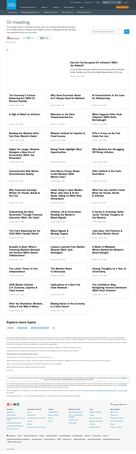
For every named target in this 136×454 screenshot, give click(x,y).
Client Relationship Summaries (111, 439)
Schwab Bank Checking (14, 423)
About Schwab (97, 435)
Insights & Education (96, 412)
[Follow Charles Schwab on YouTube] (8, 404)
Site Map (41, 435)
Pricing (112, 424)
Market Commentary (96, 418)
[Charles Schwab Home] (11, 5)
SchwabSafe (11, 435)
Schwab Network (95, 427)
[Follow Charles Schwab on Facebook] (14, 404)
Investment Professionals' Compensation (18, 439)
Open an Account (122, 7)
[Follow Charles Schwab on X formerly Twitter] (11, 404)
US (54, 328)
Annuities (30, 421)
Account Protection (49, 439)
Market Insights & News (29, 12)
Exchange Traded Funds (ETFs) (36, 418)
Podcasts (92, 424)
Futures (50, 421)
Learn (82, 7)
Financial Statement (64, 435)
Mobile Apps (72, 423)
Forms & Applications (116, 421)
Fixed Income (22, 328)
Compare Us (114, 415)
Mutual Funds (31, 415)
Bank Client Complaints (94, 439)
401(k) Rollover (11, 415)
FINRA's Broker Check (79, 439)
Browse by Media (83, 12)
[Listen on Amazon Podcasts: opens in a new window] (44, 38)
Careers (105, 435)
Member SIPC (41, 396)
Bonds (29, 424)
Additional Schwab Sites (30, 435)
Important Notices (37, 439)
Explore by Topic (49, 12)
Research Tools (73, 420)
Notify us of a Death (116, 427)
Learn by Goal (66, 12)
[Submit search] (119, 2)
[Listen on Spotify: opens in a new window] (28, 38)
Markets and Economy (40, 328)
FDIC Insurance (67, 439)
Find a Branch (77, 2)
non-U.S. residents (89, 390)
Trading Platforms (53, 412)
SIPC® (59, 439)
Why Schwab (114, 412)
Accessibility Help (77, 435)
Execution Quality (53, 415)
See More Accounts (13, 429)
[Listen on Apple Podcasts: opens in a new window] (13, 38)
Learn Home (13, 12)
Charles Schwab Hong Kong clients (106, 390)
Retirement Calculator (75, 412)
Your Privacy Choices (15, 441)
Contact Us (87, 435)
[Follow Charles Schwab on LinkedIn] (18, 404)
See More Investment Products (36, 427)
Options (50, 418)
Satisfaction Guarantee (117, 418)
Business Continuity (51, 435)
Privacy (19, 435)
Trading (92, 415)
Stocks (10, 328)
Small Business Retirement (15, 426)
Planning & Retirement (96, 421)
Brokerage (10, 412)
